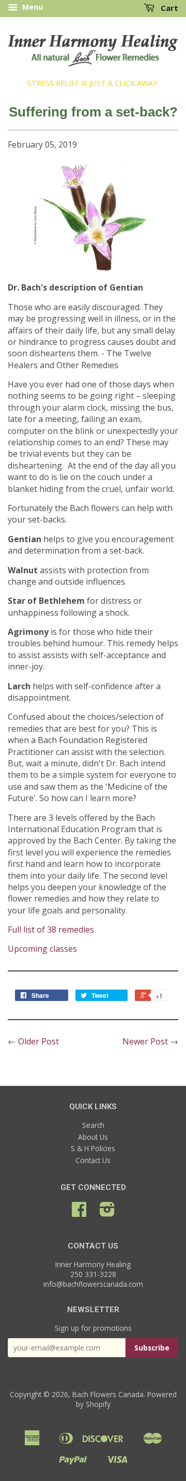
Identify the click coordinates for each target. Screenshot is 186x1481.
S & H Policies (93, 1148)
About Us (93, 1137)
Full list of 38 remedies (51, 929)
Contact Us (93, 1160)
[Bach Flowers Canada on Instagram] (107, 1212)
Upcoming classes (42, 948)
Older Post (38, 1041)
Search (93, 1125)
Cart (168, 8)
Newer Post (145, 1041)
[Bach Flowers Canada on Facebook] (79, 1212)
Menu (31, 7)
